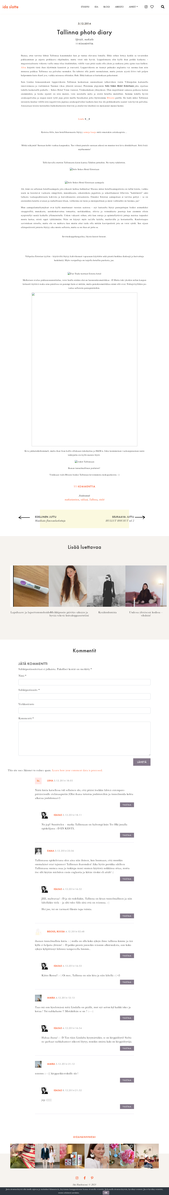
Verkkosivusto (26, 704)
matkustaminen (72, 499)
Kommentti (26, 718)
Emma (50, 850)
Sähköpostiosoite (29, 690)
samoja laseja (89, 132)
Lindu (81, 118)
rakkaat (84, 499)
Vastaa (127, 804)
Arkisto (119, 6)
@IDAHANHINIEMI (84, 1137)
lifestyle (79, 39)
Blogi (106, 6)
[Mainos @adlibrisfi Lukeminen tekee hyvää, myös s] (146, 1156)
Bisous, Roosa (56, 931)
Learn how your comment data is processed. (77, 770)
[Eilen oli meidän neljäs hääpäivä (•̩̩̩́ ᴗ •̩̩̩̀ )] (47, 1156)
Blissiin (111, 97)
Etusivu (85, 6)
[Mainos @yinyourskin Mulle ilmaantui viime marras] (72, 1156)
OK (106, 1192)
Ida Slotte (10, 7)
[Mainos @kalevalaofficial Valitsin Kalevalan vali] (96, 1156)
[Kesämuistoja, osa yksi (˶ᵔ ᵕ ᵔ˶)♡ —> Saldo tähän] (22, 1156)
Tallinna (93, 499)
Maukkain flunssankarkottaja (50, 518)
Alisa (23, 67)
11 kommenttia (84, 43)
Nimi (22, 675)
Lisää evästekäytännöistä (90, 1192)
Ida (96, 6)
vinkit (101, 499)
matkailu (89, 39)
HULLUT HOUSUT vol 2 (120, 518)
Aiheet (132, 6)
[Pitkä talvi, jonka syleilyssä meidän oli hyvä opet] (121, 1156)
